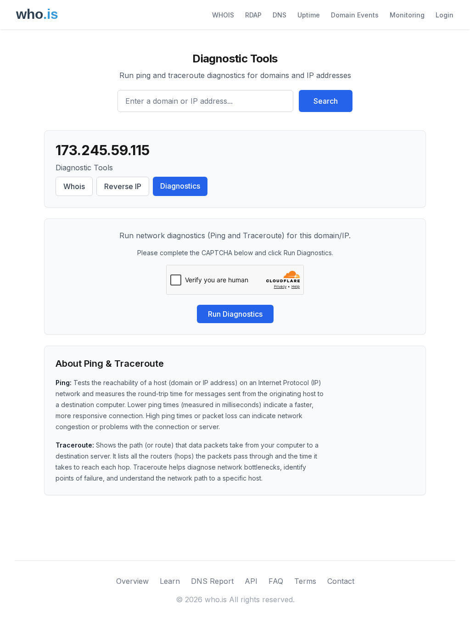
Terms (305, 581)
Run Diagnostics (235, 314)
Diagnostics (180, 185)
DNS (279, 15)
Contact (340, 581)
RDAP (253, 15)
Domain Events (355, 15)
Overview (132, 581)
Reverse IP (122, 186)
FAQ (276, 581)
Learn (170, 581)
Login (444, 15)
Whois (74, 186)
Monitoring (407, 15)
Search (325, 101)
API (251, 581)
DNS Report (212, 581)
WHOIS (223, 15)
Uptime (308, 15)
